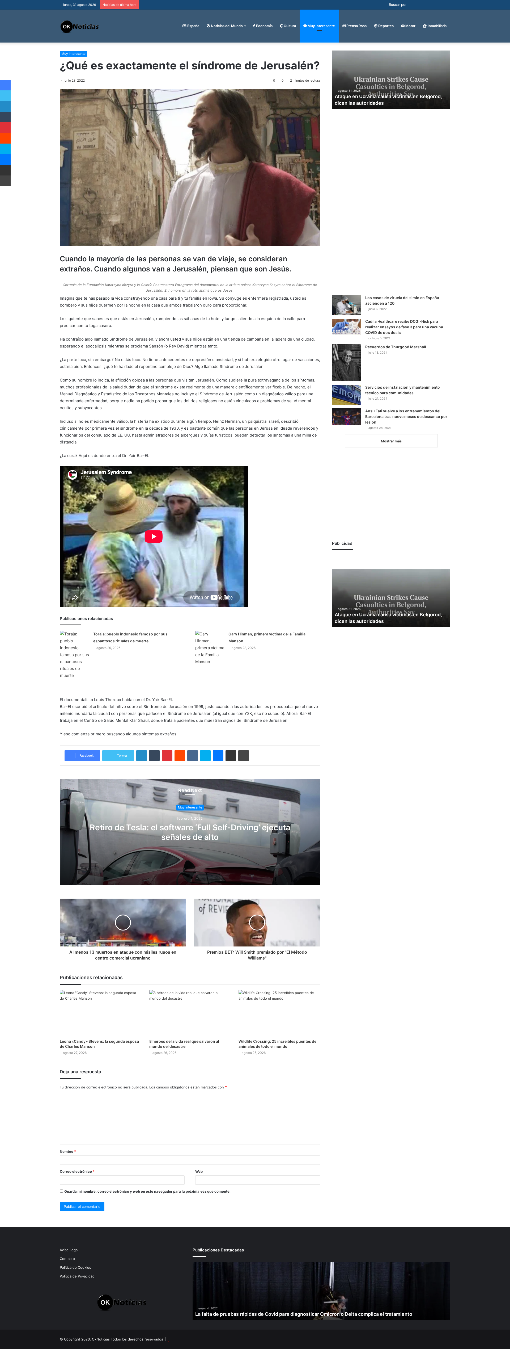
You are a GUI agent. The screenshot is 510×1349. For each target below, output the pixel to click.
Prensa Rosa (356, 26)
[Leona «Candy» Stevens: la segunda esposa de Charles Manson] (100, 1013)
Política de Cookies (75, 1267)
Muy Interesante (321, 26)
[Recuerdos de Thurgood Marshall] (346, 362)
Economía (264, 26)
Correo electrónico (77, 1171)
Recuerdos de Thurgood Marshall (395, 347)
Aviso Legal (69, 1250)
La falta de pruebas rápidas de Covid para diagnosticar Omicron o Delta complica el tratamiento (303, 1314)
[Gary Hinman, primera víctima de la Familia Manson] (209, 648)
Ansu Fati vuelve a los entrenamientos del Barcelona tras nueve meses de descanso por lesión (406, 416)
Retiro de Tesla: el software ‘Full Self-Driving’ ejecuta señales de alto (190, 832)
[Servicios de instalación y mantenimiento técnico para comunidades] (346, 395)
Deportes (385, 26)
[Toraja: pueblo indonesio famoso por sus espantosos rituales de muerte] (74, 655)
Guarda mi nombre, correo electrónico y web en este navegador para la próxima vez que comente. (147, 1191)
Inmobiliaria (437, 26)
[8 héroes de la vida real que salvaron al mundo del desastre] (190, 1013)
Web (199, 1171)
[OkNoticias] (80, 26)
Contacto (67, 1258)
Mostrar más (391, 441)
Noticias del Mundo (226, 26)
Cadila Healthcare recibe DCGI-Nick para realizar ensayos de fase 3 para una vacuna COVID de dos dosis (404, 327)
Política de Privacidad (77, 1276)
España (192, 26)
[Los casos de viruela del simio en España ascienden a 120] (346, 305)
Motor (410, 26)
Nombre (68, 1151)
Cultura (289, 26)
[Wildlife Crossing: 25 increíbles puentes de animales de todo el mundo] (279, 1013)
